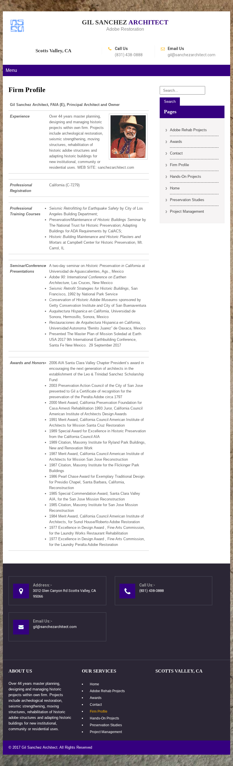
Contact (176, 153)
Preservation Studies (187, 200)
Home (175, 188)
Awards (176, 141)
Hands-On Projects (185, 176)
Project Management (187, 211)
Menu (11, 70)
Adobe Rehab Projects (188, 130)
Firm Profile (179, 165)
